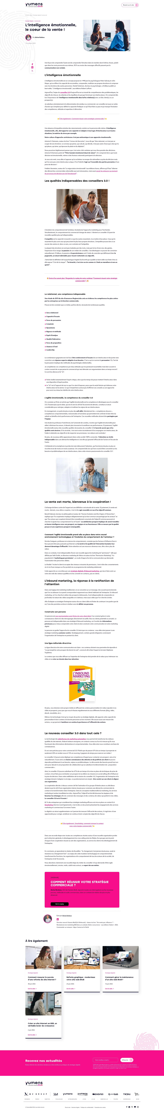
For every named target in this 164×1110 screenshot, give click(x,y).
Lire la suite (31, 988)
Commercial (44, 15)
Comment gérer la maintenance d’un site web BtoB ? (119, 978)
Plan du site (67, 1107)
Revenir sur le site (128, 5)
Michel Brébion (67, 916)
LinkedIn (58, 919)
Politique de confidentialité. (132, 1068)
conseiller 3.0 (65, 92)
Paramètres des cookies (100, 1107)
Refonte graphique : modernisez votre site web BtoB (81, 978)
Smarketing (49, 805)
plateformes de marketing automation (72, 739)
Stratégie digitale (37, 15)
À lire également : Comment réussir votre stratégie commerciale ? (82, 119)
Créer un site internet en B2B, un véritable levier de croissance (42, 1024)
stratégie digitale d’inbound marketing (85, 571)
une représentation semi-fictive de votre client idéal (73, 616)
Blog (31, 15)
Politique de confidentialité (87, 1107)
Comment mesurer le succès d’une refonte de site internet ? (42, 978)
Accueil (27, 15)
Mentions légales (76, 1107)
